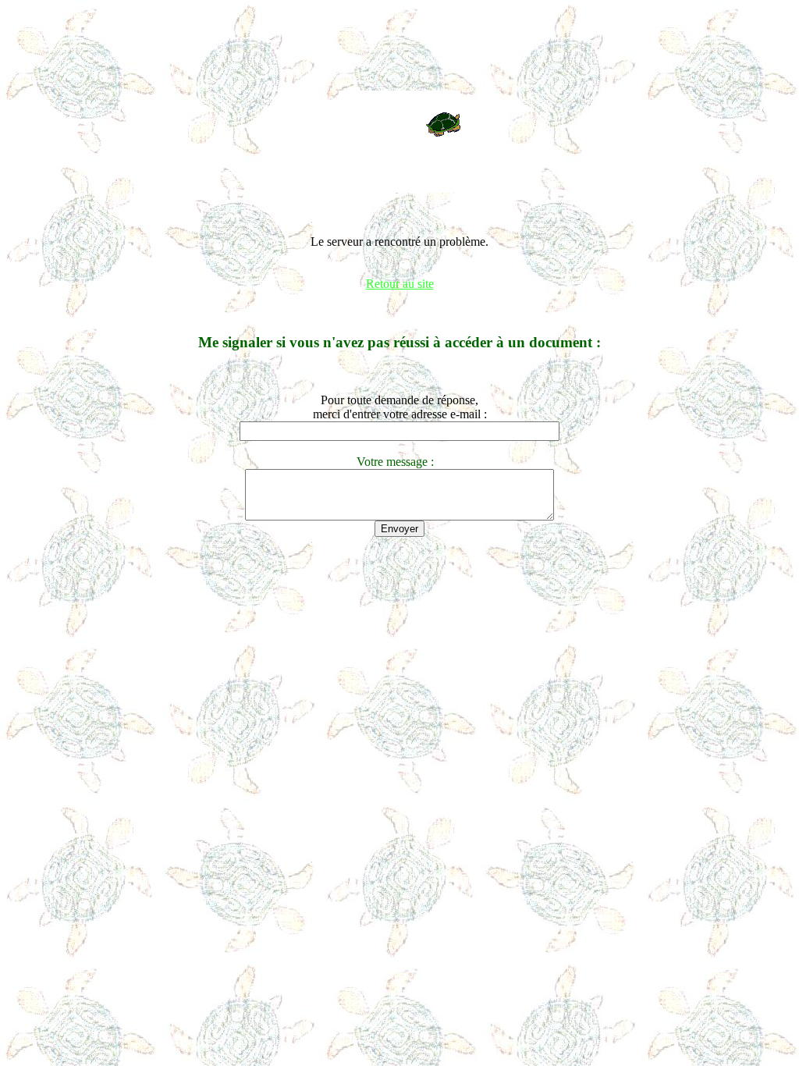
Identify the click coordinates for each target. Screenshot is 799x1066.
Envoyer (399, 529)
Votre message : (400, 461)
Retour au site (400, 283)
